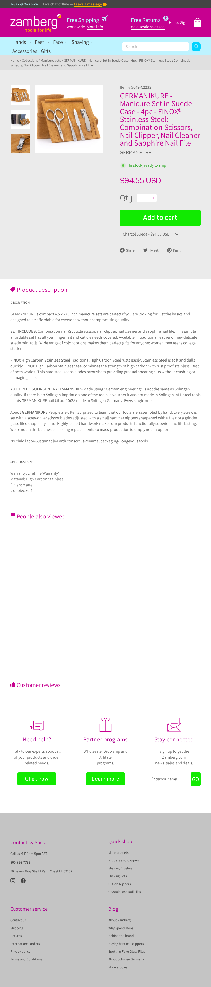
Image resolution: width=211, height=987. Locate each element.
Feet (40, 42)
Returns (16, 935)
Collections (30, 60)
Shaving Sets (117, 876)
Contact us (18, 920)
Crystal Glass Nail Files (124, 891)
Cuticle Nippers (119, 884)
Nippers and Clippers (124, 860)
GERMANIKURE (135, 152)
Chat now (36, 779)
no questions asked (148, 26)
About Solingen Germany (126, 959)
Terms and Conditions (26, 959)
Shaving (81, 42)
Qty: (127, 198)
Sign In (186, 22)
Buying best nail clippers (126, 943)
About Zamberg (119, 920)
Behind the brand (121, 935)
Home (14, 60)
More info (95, 26)
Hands (19, 42)
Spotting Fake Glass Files (126, 951)
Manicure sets (51, 60)
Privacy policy (20, 951)
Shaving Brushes (120, 868)
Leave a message (88, 4)
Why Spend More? (121, 928)
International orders (25, 943)
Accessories (24, 51)
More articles (117, 967)
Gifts (46, 51)
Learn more (105, 779)
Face (58, 42)
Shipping (16, 928)
